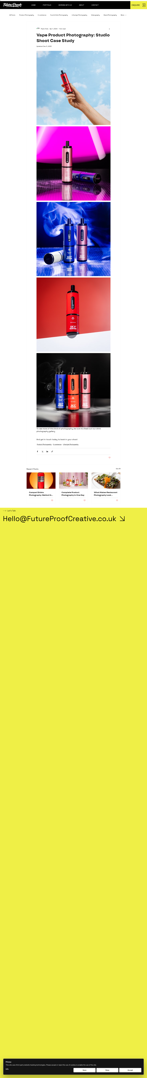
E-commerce (42, 15)
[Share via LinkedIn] (47, 451)
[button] (47, 5)
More (122, 15)
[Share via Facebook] (37, 451)
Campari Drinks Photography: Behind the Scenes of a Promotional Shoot (41, 494)
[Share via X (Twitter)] (42, 451)
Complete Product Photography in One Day (73, 493)
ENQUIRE (136, 5)
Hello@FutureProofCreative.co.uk (59, 518)
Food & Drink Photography (59, 15)
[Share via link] (52, 451)
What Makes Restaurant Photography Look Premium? (105, 494)
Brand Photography (110, 15)
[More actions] (109, 29)
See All (118, 469)
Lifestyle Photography (79, 15)
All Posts (12, 15)
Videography (95, 15)
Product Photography (26, 15)
